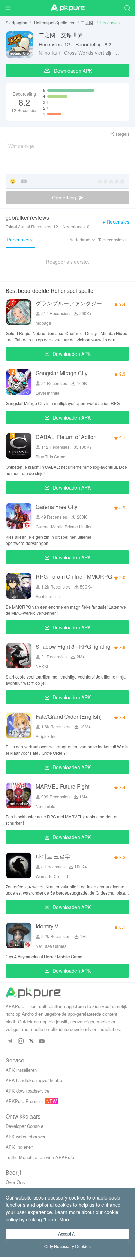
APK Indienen (19, 1146)
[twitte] (31, 1041)
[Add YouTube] (24, 182)
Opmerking (65, 197)
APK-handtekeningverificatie (34, 1080)
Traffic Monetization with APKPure (40, 1157)
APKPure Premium (25, 1101)
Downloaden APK (72, 353)
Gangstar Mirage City (62, 373)
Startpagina (16, 22)
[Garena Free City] (19, 516)
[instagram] (20, 1041)
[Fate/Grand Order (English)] (19, 725)
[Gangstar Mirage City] (19, 382)
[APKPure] (67, 8)
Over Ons (15, 1182)
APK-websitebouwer (25, 1136)
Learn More (58, 1219)
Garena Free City (57, 507)
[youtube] (42, 1041)
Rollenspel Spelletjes (54, 22)
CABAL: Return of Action (66, 437)
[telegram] (10, 1041)
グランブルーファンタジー (69, 303)
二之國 (87, 22)
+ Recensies (115, 221)
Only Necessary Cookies (67, 1246)
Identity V (47, 926)
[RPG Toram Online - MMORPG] (19, 586)
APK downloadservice (28, 1090)
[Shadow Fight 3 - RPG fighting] (19, 656)
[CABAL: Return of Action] (19, 446)
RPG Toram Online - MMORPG (74, 577)
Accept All (67, 1234)
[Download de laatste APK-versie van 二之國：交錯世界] (19, 45)
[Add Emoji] (13, 182)
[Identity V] (19, 935)
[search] (127, 8)
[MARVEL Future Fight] (19, 795)
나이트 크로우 (53, 856)
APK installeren (21, 1070)
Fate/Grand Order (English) (69, 716)
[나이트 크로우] (19, 865)
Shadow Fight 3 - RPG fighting (73, 646)
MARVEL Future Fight (62, 786)
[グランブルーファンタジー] (19, 312)
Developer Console (24, 1126)
